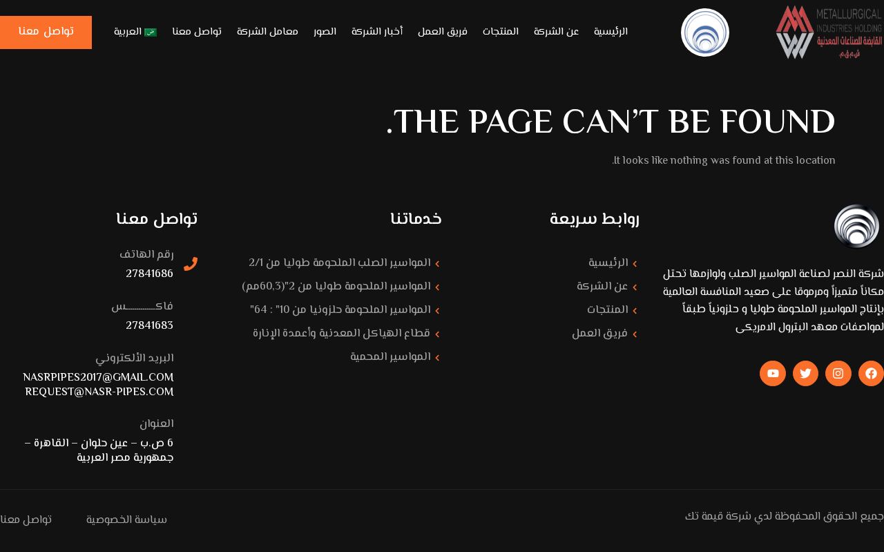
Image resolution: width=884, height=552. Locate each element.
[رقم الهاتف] (191, 264)
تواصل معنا (197, 32)
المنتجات (501, 32)
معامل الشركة (267, 32)
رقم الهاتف (146, 255)
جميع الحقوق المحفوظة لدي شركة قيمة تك (784, 517)
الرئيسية (611, 32)
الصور (325, 32)
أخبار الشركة (377, 32)
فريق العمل (443, 32)
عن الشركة (556, 32)
